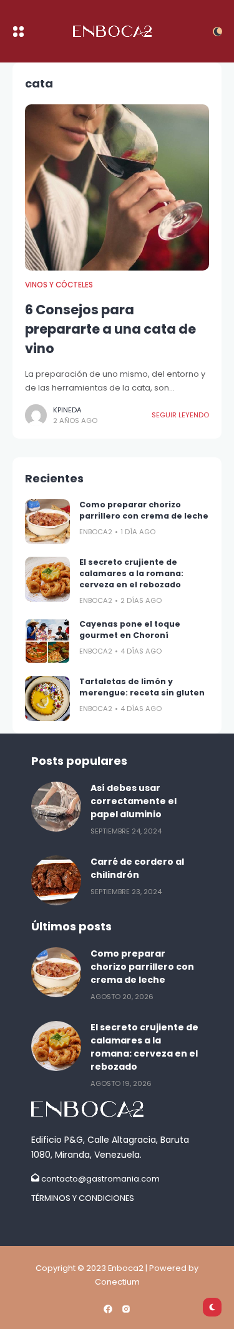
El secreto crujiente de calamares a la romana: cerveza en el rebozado (131, 573)
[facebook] (108, 1309)
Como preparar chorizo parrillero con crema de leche (143, 510)
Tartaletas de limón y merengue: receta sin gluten (142, 687)
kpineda (67, 410)
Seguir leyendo (180, 415)
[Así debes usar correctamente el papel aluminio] (56, 807)
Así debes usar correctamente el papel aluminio (133, 801)
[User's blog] (117, 1109)
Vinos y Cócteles (59, 285)
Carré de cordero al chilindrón (137, 868)
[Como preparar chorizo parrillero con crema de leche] (47, 521)
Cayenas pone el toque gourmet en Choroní (129, 629)
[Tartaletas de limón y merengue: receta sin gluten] (47, 698)
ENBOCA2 (95, 532)
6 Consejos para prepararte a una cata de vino (110, 329)
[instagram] (126, 1309)
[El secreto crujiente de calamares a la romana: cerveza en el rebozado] (47, 579)
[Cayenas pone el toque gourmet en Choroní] (47, 641)
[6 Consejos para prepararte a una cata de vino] (117, 187)
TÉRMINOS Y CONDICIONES (82, 1198)
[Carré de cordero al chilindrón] (56, 880)
